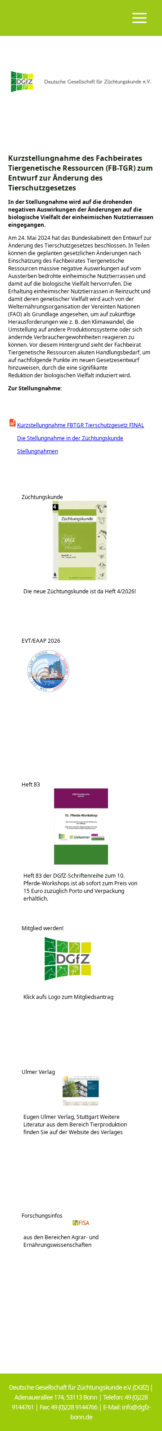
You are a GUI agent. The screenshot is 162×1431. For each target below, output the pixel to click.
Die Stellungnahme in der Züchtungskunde (65, 438)
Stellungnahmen (33, 451)
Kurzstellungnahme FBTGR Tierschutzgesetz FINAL (80, 425)
